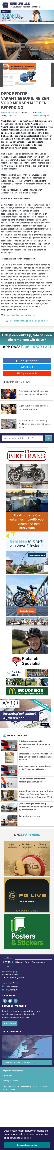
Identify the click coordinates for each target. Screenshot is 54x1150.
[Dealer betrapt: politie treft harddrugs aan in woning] (9, 782)
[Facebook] (5, 1001)
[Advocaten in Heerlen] (9, 820)
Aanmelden (10, 1023)
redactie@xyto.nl (13, 986)
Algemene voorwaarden (13, 1071)
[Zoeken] (48, 438)
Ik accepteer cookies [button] (27, 1145)
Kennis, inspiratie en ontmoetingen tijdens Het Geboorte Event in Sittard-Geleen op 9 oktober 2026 (36, 794)
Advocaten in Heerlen (29, 816)
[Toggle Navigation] (49, 5)
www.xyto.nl (11, 990)
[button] (1, 75)
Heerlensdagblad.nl (20, 3)
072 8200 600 (12, 982)
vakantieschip (17, 315)
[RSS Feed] (15, 1001)
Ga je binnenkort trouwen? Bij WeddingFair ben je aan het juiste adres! (34, 424)
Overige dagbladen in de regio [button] (17, 1062)
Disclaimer (7, 1076)
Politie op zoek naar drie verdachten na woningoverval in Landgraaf (34, 744)
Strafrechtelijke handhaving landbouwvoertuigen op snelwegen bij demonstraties (36, 806)
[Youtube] (10, 1001)
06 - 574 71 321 (38, 347)
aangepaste (30, 315)
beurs (6, 315)
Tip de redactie (29, 373)
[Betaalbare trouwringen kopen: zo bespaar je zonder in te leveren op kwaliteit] (9, 757)
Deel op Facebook (29, 360)
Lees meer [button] (26, 1138)
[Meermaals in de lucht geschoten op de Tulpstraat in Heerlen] (9, 770)
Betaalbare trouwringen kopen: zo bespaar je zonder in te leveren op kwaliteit (35, 757)
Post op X (28, 367)
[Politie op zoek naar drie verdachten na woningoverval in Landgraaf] (9, 745)
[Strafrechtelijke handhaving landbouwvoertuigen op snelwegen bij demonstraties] (9, 807)
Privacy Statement (10, 1081)
